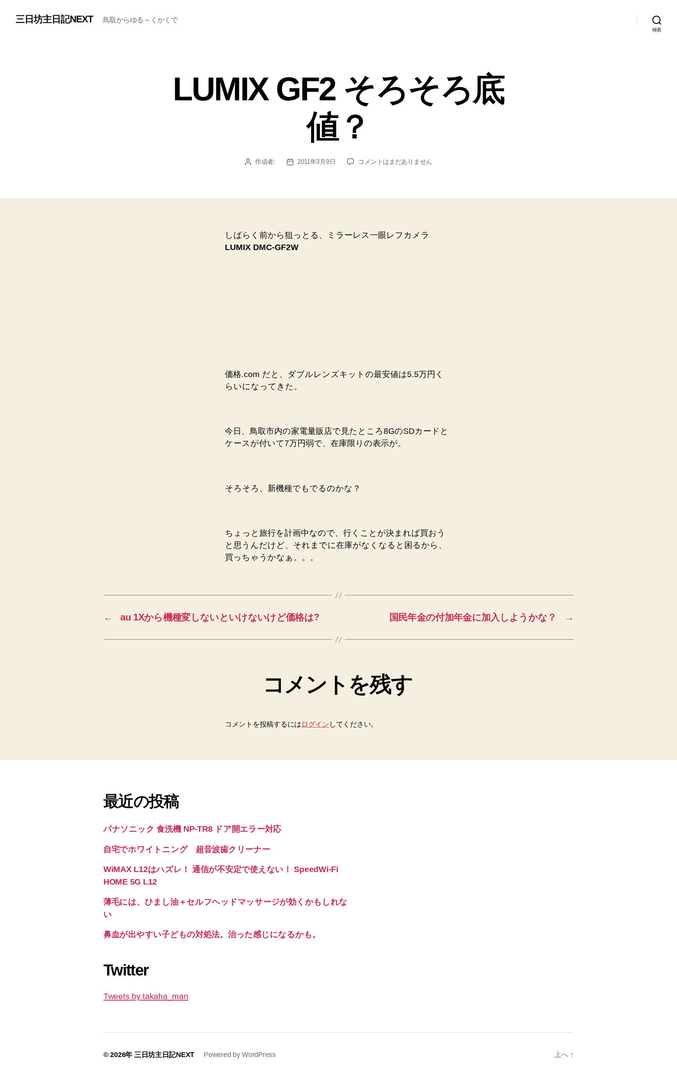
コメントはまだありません (395, 161)
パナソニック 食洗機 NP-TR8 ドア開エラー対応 (192, 828)
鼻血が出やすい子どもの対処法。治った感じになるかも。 (211, 934)
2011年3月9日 (316, 161)
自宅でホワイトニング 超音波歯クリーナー (186, 849)
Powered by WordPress (240, 1055)
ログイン (315, 724)
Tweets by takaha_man (145, 996)
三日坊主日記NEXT (54, 19)
